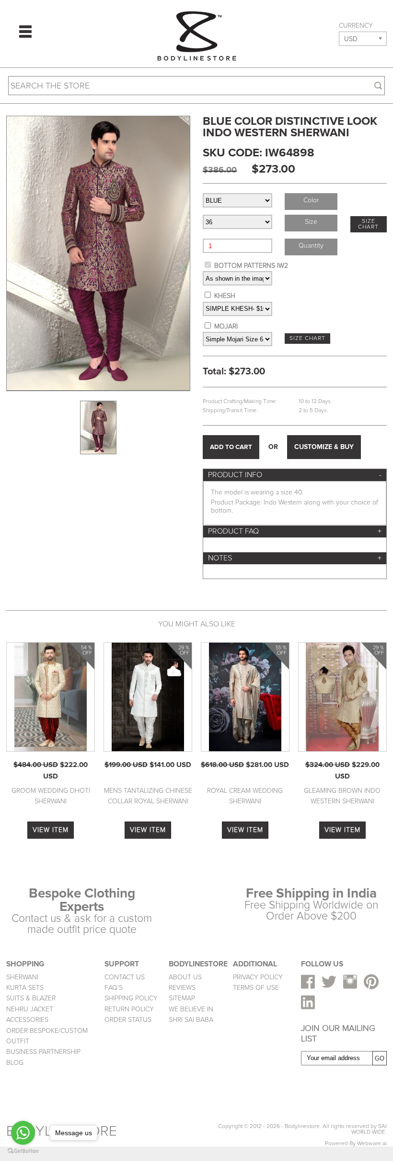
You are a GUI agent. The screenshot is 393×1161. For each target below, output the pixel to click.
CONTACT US (124, 977)
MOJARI (226, 326)
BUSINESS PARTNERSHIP (43, 1052)
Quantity (311, 245)
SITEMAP (182, 998)
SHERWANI (22, 977)
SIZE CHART (368, 224)
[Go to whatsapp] (23, 1133)
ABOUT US (185, 977)
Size (311, 222)
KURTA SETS (25, 988)
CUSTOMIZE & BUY (324, 447)
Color (311, 200)
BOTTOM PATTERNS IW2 (251, 266)
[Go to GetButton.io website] (23, 1151)
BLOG (14, 1063)
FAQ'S (113, 988)
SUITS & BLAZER (31, 998)
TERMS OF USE (256, 988)
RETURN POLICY (129, 1009)
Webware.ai (372, 1143)
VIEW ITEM (51, 830)
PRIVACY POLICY (258, 977)
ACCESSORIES (27, 1020)
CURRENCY (356, 25)
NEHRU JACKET (29, 1009)
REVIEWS (182, 988)
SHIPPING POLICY (131, 998)
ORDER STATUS (127, 1020)
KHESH (224, 296)
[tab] (294, 475)
